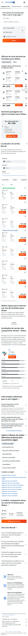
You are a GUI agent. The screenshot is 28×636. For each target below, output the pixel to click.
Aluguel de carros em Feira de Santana (11, 489)
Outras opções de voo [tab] (8, 447)
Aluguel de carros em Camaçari (10, 493)
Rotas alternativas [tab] (7, 454)
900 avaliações (12, 354)
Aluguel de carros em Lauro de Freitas (11, 487)
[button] (2, 2)
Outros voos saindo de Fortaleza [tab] (10, 450)
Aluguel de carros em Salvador (9, 481)
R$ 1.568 (17, 15)
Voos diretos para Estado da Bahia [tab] (11, 461)
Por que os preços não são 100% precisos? (11, 625)
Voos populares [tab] (6, 464)
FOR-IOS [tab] (14, 323)
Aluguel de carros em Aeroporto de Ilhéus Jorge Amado (14, 478)
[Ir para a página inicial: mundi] (10, 2)
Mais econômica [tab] (6, 62)
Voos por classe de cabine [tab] (9, 467)
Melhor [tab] (15, 62)
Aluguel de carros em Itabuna (9, 491)
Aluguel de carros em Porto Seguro (11, 483)
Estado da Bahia (17, 631)
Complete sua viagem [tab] (7, 443)
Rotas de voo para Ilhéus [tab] (8, 457)
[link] (11, 136)
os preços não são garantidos (8, 614)
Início (7, 631)
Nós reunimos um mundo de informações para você (10, 622)
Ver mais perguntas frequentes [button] (14, 430)
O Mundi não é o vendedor (9, 619)
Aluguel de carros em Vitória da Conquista (12, 485)
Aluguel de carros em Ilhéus (9, 475)
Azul (9, 350)
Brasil (11, 631)
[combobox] (15, 161)
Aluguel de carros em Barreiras (9, 495)
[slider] (26, 175)
